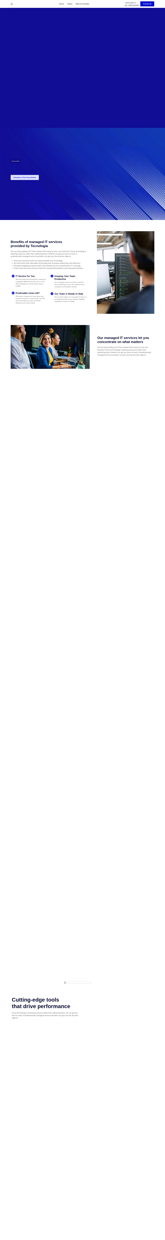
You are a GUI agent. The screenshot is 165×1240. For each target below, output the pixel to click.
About (69, 4)
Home (61, 4)
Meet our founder (82, 4)
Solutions (15, 161)
